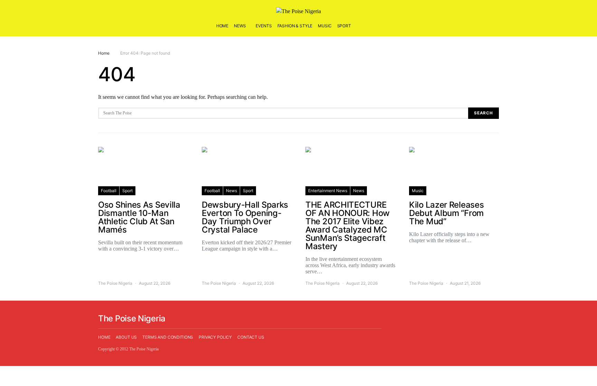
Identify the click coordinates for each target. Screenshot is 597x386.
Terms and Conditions (167, 337)
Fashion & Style (295, 25)
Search (483, 113)
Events (264, 25)
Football (108, 190)
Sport (344, 25)
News (240, 25)
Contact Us (250, 337)
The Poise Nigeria (115, 283)
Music (324, 25)
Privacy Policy (215, 337)
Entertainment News (327, 190)
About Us (126, 337)
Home (222, 25)
